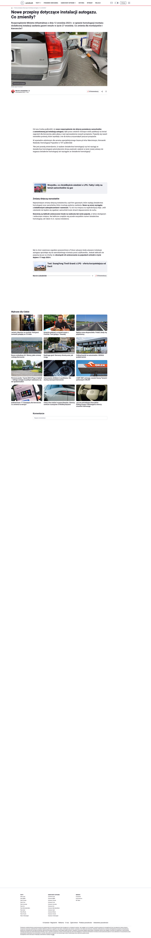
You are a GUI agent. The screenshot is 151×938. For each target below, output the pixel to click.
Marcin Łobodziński (21, 91)
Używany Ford (51, 902)
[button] (116, 3)
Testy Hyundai (23, 904)
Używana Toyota (52, 913)
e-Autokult (78, 896)
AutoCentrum (79, 898)
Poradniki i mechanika (51, 3)
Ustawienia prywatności (100, 922)
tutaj (53, 934)
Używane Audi (51, 896)
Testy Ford (22, 902)
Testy (38, 3)
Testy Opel (22, 910)
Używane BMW (51, 898)
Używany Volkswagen (53, 915)
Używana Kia (51, 906)
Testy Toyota (23, 913)
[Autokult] (31, 2)
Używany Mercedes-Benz (54, 908)
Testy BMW (22, 898)
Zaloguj (123, 3)
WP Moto (78, 900)
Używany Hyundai (52, 904)
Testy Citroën (23, 900)
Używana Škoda (52, 912)
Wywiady (90, 3)
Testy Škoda (23, 912)
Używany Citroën (52, 900)
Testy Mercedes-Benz (25, 908)
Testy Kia (22, 906)
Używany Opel (51, 910)
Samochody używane (67, 3)
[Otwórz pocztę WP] (111, 2)
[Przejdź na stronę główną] (22, 4)
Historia (81, 3)
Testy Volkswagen (24, 915)
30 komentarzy (93, 91)
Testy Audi (22, 896)
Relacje (97, 3)
